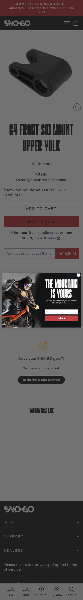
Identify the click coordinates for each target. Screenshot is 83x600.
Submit (61, 318)
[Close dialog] (78, 275)
